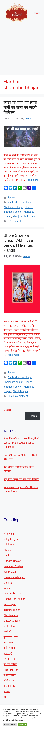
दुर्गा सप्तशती (9, 647)
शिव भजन (12, 197)
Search (8, 409)
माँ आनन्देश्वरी (10, 675)
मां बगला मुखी (9, 685)
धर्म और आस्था (10, 658)
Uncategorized (12, 620)
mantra (7, 588)
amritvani (9, 533)
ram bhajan (10, 604)
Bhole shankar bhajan (20, 202)
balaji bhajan (11, 539)
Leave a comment (18, 396)
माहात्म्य (7, 691)
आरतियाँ (7, 631)
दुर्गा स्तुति (8, 653)
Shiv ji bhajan (28, 216)
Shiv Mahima (11, 615)
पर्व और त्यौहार (10, 664)
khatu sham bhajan (14, 577)
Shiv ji (16, 216)
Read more (32, 179)
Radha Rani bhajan (14, 598)
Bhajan (7, 550)
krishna (8, 582)
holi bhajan (10, 571)
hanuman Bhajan (13, 566)
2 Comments (15, 221)
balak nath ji (10, 544)
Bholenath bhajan (13, 207)
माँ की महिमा (9, 680)
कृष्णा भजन (9, 642)
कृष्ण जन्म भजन (11, 637)
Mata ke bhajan (12, 593)
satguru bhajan (12, 609)
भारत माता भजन (11, 669)
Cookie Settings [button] (9, 725)
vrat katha (9, 626)
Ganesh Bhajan (12, 560)
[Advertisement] (22, 50)
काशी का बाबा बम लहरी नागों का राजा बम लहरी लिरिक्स (20, 107)
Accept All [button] (22, 725)
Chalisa (8, 555)
